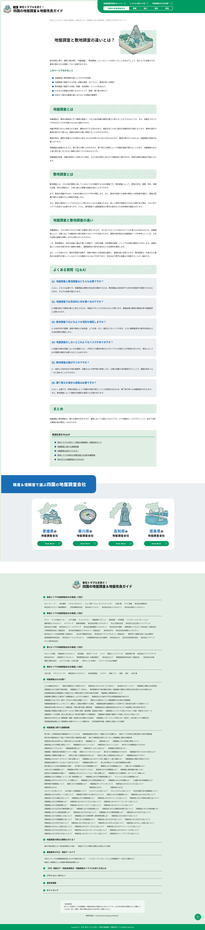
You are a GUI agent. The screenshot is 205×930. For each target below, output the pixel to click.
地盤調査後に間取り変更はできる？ (137, 759)
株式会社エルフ (107, 657)
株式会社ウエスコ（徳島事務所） (56, 607)
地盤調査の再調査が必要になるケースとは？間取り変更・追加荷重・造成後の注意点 (73, 711)
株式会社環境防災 (141, 603)
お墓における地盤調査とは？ (135, 766)
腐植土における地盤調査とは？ (117, 794)
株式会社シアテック (148, 637)
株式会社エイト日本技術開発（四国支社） (59, 634)
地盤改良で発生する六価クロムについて (90, 794)
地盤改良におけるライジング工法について (118, 805)
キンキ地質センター (59, 620)
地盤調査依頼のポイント (113, 3)
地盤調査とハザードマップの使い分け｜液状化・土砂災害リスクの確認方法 (122, 718)
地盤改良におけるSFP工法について (56, 823)
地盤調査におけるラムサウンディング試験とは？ (61, 780)
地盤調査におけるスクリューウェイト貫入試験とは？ (87, 773)
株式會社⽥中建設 (116, 627)
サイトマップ (52, 890)
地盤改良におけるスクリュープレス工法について (124, 826)
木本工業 (47, 673)
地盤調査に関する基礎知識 (68, 446)
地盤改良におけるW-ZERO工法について (58, 830)
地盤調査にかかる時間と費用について (126, 741)
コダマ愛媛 (72, 620)
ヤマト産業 (128, 603)
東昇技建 (112, 620)
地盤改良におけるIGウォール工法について (124, 830)
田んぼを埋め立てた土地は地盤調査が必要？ (116, 762)
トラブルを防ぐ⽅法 (137, 3)
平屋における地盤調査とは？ (85, 819)
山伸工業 (134, 673)
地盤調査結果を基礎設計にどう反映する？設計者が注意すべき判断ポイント (122, 703)
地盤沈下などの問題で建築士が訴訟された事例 (94, 846)
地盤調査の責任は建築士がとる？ (61, 839)
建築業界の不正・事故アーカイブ (61, 852)
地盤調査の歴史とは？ (90, 762)
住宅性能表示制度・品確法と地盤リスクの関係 (108, 721)
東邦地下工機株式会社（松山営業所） (141, 634)
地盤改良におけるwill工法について (143, 794)
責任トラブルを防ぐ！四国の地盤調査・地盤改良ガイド (79, 442)
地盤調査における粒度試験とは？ (56, 805)
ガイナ (46, 620)
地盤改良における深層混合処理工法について (117, 808)
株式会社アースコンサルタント (73, 637)
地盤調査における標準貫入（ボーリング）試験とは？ (126, 773)
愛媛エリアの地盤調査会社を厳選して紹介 (65, 613)
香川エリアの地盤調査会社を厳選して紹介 (65, 647)
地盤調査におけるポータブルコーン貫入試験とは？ (62, 759)
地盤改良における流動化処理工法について (144, 798)
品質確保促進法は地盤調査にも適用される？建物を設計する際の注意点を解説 (71, 693)
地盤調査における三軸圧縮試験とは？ (57, 812)
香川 (145, 8)
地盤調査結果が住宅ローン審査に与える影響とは (99, 734)
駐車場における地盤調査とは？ (107, 769)
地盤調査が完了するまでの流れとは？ (143, 752)
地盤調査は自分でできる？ (68, 451)
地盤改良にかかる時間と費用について (57, 744)
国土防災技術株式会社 (130, 637)
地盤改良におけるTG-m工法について (111, 823)
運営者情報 (51, 882)
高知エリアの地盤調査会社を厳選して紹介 (65, 666)
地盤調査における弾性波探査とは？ (93, 780)
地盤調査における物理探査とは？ (56, 801)
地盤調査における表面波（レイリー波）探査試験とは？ (63, 776)
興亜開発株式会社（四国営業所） (88, 657)
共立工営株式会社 (117, 623)
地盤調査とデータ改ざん (78, 689)
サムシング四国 (49, 653)
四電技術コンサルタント (66, 653)
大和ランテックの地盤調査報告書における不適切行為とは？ (65, 858)
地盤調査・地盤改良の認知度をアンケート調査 (60, 752)
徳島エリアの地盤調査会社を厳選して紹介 (65, 597)
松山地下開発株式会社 (84, 634)
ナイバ (102, 653)
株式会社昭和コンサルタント (135, 607)
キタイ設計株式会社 (51, 641)
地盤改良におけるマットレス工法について (112, 798)
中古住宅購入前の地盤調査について (145, 791)
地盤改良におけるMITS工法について (137, 819)
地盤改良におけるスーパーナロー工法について (91, 833)
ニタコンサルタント (75, 603)
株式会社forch (115, 637)
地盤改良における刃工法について (84, 812)
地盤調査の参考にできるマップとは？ (80, 769)
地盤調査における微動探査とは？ (83, 798)
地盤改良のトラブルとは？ (53, 748)
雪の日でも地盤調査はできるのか (115, 752)
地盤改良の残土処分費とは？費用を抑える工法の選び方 (63, 741)
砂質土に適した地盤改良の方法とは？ (82, 755)
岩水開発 (62, 603)
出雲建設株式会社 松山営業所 (97, 637)
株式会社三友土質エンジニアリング (138, 623)
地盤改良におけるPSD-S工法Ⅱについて (58, 833)
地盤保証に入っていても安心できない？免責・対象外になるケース (129, 711)
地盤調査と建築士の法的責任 (147, 686)
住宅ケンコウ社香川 (89, 661)
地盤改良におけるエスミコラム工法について (85, 801)
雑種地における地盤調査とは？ (111, 766)
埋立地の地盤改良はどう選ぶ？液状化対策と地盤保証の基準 (65, 737)
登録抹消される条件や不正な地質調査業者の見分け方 (110, 696)
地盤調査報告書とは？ (73, 748)
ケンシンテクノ (84, 620)
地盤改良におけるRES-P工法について (124, 816)
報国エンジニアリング (115, 653)
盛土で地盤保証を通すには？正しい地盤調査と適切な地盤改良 (110, 737)
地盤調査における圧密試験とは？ (147, 808)
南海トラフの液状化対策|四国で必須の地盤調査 (76, 455)
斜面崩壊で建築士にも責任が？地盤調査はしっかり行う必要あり (66, 696)
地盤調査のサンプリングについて (101, 784)
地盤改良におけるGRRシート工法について (59, 794)
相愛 (120, 673)
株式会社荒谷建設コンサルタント (127, 630)
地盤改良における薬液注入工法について (58, 816)
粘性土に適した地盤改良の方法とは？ (111, 755)
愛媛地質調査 (80, 623)
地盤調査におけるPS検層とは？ (119, 780)
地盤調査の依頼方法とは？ (117, 748)
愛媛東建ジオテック (99, 620)
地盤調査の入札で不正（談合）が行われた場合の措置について (66, 700)
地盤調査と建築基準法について (112, 693)
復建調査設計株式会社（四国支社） (128, 657)
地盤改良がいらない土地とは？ (94, 748)
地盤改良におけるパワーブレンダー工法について (121, 801)
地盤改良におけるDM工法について (83, 823)
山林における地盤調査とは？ (54, 769)
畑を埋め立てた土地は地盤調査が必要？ (58, 766)
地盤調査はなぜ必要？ (161, 3)
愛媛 (134, 8)
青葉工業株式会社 (50, 661)
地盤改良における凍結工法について (56, 798)
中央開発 (121, 620)
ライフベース (68, 623)
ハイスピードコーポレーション (137, 620)
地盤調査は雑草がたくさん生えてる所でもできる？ (62, 762)
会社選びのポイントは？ (125, 686)
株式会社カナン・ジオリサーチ (70, 627)
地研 (126, 673)
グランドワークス (59, 673)
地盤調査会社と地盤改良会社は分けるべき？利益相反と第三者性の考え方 (120, 707)
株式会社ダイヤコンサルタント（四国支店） (110, 634)
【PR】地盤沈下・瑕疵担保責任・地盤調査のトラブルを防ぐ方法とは (76, 868)
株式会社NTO (108, 630)
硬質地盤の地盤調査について (54, 784)
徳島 (167, 8)
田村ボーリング (91, 653)
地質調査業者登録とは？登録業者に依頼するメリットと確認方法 (66, 721)
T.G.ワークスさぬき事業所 (108, 661)
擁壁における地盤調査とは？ (77, 784)
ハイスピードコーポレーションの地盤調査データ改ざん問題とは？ (112, 858)
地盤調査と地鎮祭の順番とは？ (55, 755)
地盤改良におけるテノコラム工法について (89, 826)
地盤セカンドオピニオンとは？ (90, 752)
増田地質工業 (130, 653)
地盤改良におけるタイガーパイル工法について (91, 830)
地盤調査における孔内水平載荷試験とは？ (59, 808)
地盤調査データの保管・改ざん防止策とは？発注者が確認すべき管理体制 (69, 714)
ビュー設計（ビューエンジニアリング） (99, 603)
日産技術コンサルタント (65, 657)
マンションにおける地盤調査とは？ (127, 776)
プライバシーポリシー (56, 875)
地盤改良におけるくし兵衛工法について (140, 823)
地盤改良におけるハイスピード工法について (85, 805)
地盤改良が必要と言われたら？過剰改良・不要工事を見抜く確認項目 (68, 707)
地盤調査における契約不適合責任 (56, 689)
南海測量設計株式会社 (52, 637)
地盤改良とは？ (104, 741)
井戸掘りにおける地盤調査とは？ (86, 766)
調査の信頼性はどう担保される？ (74, 686)
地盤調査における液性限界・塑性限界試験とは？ (92, 816)
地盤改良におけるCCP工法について (110, 819)
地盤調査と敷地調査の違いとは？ (132, 769)
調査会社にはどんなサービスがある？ (101, 686)
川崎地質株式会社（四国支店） (55, 630)
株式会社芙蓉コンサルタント (98, 623)
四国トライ (113, 673)
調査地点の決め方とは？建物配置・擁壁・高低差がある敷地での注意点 (69, 718)
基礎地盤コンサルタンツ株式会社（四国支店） (141, 627)
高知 (156, 8)
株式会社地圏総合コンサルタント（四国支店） (85, 630)
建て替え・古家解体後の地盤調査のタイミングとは (62, 734)
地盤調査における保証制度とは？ (88, 808)
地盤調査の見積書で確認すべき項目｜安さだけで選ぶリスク (119, 714)
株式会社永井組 (148, 657)
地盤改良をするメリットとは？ (108, 744)
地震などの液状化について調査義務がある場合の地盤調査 (110, 700)
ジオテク (103, 673)
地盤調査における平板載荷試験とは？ (99, 776)
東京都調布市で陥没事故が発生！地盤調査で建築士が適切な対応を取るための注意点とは (121, 689)
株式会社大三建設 (50, 627)
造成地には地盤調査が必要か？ (55, 773)
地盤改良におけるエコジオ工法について (130, 784)
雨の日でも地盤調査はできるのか (70, 459)
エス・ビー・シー (50, 603)
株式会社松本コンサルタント (112, 607)
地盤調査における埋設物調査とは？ (111, 812)
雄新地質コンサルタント (52, 623)
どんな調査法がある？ (52, 686)
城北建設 (81, 653)
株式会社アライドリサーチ (146, 653)
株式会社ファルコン (92, 607)
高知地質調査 (92, 673)
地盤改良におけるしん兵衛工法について (58, 826)
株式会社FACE (49, 657)
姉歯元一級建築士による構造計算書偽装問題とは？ (62, 862)
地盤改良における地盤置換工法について (58, 819)
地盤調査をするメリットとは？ (84, 744)
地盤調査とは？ (91, 741)
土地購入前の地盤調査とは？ (143, 780)
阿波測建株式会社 (76, 607)
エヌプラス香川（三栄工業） (69, 661)
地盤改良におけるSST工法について (139, 812)
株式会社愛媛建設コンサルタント (95, 627)
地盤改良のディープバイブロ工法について (124, 833)
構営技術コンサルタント (76, 673)
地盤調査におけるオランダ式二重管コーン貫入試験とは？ (103, 759)
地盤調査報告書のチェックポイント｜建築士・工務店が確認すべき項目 (69, 703)
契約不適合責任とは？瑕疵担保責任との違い (59, 846)
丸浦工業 (118, 603)
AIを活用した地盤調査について (75, 791)
